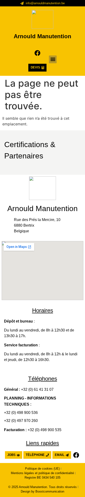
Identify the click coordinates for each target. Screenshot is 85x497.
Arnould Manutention (42, 36)
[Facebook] (37, 53)
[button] (53, 59)
